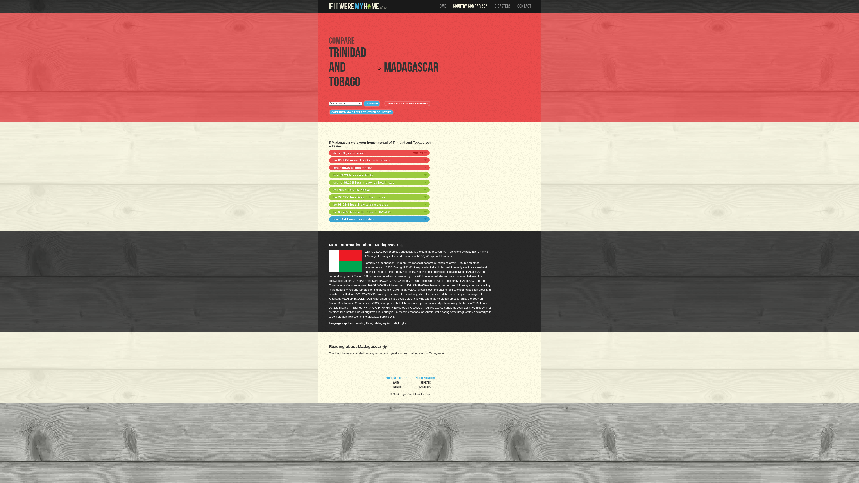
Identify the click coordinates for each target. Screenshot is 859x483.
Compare (372, 103)
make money (352, 167)
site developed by (396, 383)
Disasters (503, 6)
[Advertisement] (430, 25)
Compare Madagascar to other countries (361, 112)
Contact (524, 6)
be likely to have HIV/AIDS (362, 212)
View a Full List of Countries (407, 103)
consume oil (351, 190)
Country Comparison (470, 6)
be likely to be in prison (360, 197)
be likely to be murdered (360, 204)
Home (442, 6)
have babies (354, 219)
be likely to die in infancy (361, 160)
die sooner (349, 153)
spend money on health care (364, 182)
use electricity (353, 175)
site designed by (425, 383)
